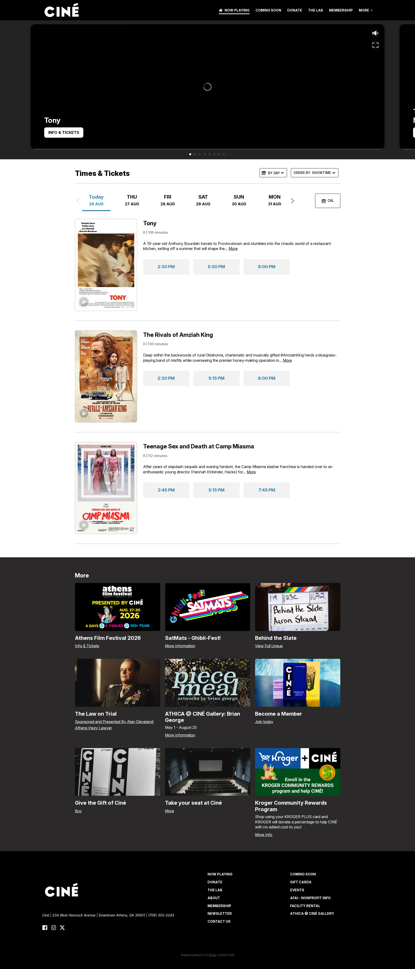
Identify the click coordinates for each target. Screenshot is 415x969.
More (364, 10)
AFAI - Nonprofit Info (310, 898)
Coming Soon (268, 10)
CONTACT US (219, 921)
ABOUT (214, 898)
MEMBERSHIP (341, 10)
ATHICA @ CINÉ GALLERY (312, 913)
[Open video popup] (375, 45)
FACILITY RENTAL (305, 906)
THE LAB (315, 10)
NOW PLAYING (237, 10)
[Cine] (61, 10)
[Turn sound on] (375, 33)
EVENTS (297, 890)
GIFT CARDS (300, 882)
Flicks (212, 955)
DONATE (294, 10)
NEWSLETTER (220, 913)
